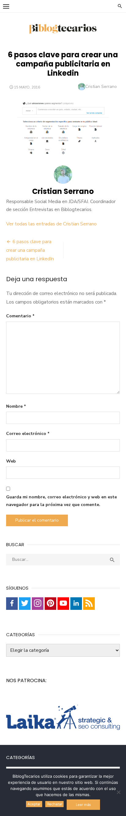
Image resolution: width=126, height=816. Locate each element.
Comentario (20, 316)
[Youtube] (63, 603)
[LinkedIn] (76, 603)
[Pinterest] (50, 603)
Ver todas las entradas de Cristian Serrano (51, 224)
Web (11, 461)
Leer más (83, 805)
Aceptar (34, 804)
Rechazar (54, 804)
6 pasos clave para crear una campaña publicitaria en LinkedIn (30, 250)
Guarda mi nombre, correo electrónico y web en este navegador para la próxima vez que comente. (61, 501)
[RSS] (89, 603)
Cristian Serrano (101, 86)
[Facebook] (12, 603)
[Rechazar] (118, 792)
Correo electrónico (28, 433)
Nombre (16, 406)
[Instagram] (37, 603)
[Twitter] (25, 603)
